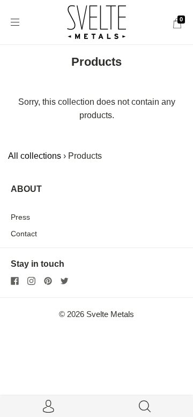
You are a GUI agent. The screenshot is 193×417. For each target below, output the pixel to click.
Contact (24, 233)
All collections (34, 155)
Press (20, 217)
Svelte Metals (110, 314)
